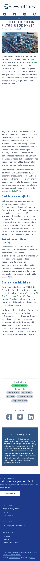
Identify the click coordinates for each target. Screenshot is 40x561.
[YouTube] (25, 14)
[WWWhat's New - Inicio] (20, 6)
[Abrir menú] (20, 18)
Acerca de (6, 536)
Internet (5, 512)
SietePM (32, 557)
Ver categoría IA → (10, 493)
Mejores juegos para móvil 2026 (15, 526)
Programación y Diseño (11, 509)
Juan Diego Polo (22, 434)
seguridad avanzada (20, 401)
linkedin (18, 463)
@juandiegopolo (9, 463)
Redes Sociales (8, 515)
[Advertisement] (20, 107)
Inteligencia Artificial (19, 385)
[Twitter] (5, 14)
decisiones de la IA (10, 191)
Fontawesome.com (14, 557)
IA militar (11, 396)
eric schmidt (27, 392)
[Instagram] (35, 14)
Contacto (6, 539)
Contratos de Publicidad (11, 542)
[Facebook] (15, 14)
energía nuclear (14, 392)
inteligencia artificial (25, 396)
